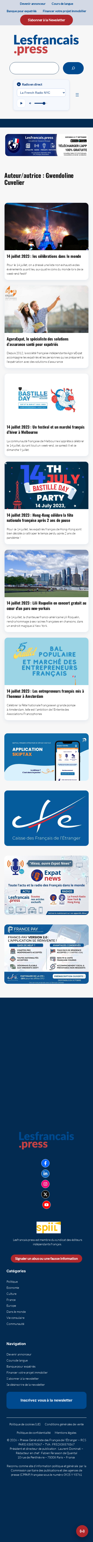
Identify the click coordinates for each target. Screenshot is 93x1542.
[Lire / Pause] (21, 103)
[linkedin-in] (45, 1173)
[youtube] (46, 1205)
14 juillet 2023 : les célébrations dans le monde (44, 256)
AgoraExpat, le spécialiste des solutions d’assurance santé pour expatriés (38, 341)
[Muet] (30, 103)
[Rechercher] (73, 68)
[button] (82, 1531)
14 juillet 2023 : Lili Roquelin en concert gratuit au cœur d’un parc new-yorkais (46, 605)
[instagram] (45, 1184)
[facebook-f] (45, 1163)
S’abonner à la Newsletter (46, 20)
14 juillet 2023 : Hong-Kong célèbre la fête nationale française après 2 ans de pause (40, 517)
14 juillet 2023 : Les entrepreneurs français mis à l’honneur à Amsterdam (45, 693)
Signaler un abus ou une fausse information (46, 1258)
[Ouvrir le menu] (77, 94)
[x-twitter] (45, 1194)
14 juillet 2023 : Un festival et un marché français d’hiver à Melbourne (46, 429)
